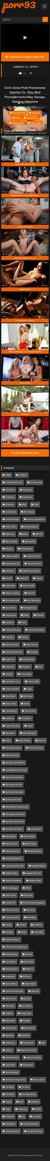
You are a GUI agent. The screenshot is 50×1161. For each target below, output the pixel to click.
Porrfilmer (38, 925)
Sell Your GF (11, 999)
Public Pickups (11, 954)
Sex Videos (26, 1006)
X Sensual (10, 1116)
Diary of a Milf (28, 586)
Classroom (10, 571)
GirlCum (24, 637)
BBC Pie (39, 534)
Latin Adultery (11, 711)
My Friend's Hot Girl (14, 785)
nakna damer (32, 118)
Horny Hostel (25, 674)
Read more (23, 97)
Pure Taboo (28, 962)
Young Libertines (12, 1131)
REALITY (29, 969)
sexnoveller (10, 1021)
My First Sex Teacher (14, 777)
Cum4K (9, 578)
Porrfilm (22, 925)
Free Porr (9, 637)
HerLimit (9, 674)
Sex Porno (10, 1006)
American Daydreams (35, 519)
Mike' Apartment (29, 733)
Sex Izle (27, 999)
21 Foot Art (10, 490)
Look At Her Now (12, 726)
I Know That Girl (12, 689)
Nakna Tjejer (35, 123)
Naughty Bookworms (14, 858)
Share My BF (11, 1028)
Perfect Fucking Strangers (33, 903)
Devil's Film (10, 586)
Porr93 (29, 103)
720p (36, 504)
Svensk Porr (28, 1065)
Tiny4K (8, 1102)
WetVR (38, 1109)
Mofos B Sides (24, 740)
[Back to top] (42, 1153)
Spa (43, 1043)
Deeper (39, 578)
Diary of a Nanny (12, 593)
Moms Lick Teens (36, 748)
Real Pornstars (12, 969)
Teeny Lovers (38, 1080)
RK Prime (26, 976)
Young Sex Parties (34, 1131)
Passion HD (10, 903)
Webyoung (22, 1109)
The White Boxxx (29, 1094)
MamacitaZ (10, 733)
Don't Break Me (33, 600)
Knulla (17, 118)
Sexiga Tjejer (26, 1013)
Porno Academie (12, 917)
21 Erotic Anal (35, 482)
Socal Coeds (28, 1043)
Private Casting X (12, 940)
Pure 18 (28, 954)
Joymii (29, 689)
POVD (23, 932)
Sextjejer (26, 1021)
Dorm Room (10, 608)
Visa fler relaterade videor (25, 453)
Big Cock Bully (11, 541)
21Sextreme (27, 497)
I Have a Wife (33, 681)
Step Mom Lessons (28, 1050)
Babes (24, 534)
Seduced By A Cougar (14, 991)
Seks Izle (35, 991)
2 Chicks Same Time (14, 482)
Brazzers (9, 549)
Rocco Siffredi (11, 984)
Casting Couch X (33, 556)
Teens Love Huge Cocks (15, 1080)
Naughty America (12, 851)
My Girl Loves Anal (13, 799)
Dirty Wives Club (12, 600)
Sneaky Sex (10, 1043)
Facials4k (9, 622)
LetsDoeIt (9, 718)
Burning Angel (26, 549)
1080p (8, 475)
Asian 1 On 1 (11, 527)
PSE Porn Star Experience (16, 947)
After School (29, 512)
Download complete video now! (26, 56)
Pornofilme (31, 917)
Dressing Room (29, 608)
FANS (23, 622)
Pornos (8, 925)
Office (28, 888)
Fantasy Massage (13, 630)
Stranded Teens (12, 1057)
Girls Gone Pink (18, 113)
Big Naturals (30, 541)
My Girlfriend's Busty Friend (17, 807)
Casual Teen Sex (34, 564)
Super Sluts (10, 1065)
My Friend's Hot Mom (14, 792)
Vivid (21, 1102)
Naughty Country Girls (14, 866)
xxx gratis (36, 1116)
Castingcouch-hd (12, 564)
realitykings (10, 976)
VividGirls (35, 1102)
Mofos (8, 740)
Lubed (29, 726)
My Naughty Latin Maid (15, 814)
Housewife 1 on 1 (13, 681)
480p (24, 504)
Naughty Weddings (13, 880)
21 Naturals (27, 490)
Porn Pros (30, 910)
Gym (40, 667)
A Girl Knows (11, 512)
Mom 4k (41, 740)
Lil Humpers (26, 718)
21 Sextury (10, 497)
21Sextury (10, 504)
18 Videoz (23, 475)
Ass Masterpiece (31, 527)
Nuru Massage (11, 888)
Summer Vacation (33, 1057)
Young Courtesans (30, 1124)
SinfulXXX (25, 1035)
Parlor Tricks (11, 895)
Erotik (26, 615)
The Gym (25, 1087)
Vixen (8, 1109)
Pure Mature (11, 962)
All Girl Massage (12, 519)
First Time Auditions (36, 630)
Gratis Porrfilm (28, 659)
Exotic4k (39, 615)
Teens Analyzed (12, 1072)
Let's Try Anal (30, 711)
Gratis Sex (10, 667)
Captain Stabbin (12, 556)
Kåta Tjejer (27, 696)
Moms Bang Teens (13, 748)
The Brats (9, 1087)
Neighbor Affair (35, 880)
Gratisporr (36, 113)
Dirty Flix (30, 593)
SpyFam (9, 1050)
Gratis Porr (10, 659)
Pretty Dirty (38, 932)
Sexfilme (9, 1013)
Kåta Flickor (10, 696)
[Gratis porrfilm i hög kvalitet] (20, 7)
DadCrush (24, 578)
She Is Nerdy (29, 1028)
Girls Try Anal (31, 645)
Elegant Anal (11, 615)
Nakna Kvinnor (18, 123)
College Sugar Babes (30, 571)
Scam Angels (30, 984)
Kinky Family (11, 704)
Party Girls (28, 895)
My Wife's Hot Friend (14, 829)
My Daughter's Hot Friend (16, 770)
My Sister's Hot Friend (14, 821)
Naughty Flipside (38, 866)
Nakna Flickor (29, 836)
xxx (23, 1116)
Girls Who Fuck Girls (14, 652)
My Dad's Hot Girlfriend (15, 763)
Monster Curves (12, 755)
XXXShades (10, 1124)
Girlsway (33, 652)
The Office (10, 1094)
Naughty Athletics (34, 851)
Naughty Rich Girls (33, 873)
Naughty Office (12, 873)
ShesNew (9, 1035)
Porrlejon (9, 932)
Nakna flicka (10, 836)
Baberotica (10, 534)
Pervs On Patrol (12, 910)
